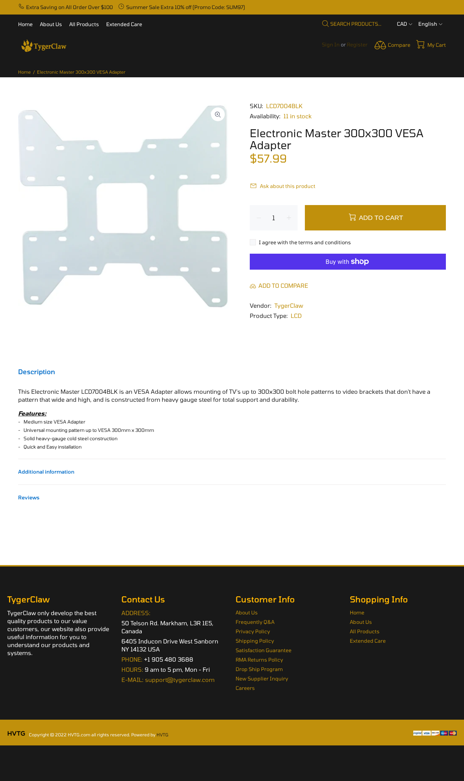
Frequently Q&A (255, 622)
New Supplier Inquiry (262, 678)
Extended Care (368, 641)
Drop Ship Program (259, 669)
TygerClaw (288, 305)
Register (357, 44)
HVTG (163, 734)
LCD (296, 315)
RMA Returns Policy (259, 660)
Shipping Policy (255, 641)
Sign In (331, 44)
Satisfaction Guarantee (263, 650)
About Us (247, 612)
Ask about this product (287, 186)
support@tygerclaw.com (180, 679)
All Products (365, 631)
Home (24, 71)
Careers (245, 688)
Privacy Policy (253, 631)
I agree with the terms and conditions (305, 242)
